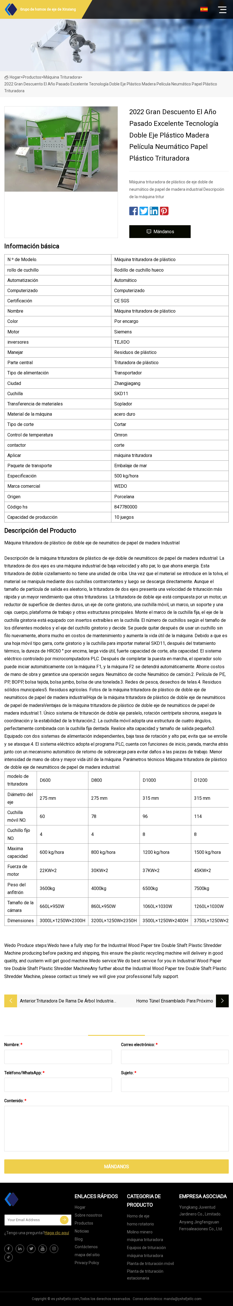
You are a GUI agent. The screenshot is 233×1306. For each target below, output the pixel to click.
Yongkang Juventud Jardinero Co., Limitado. (200, 1210)
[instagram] (54, 1249)
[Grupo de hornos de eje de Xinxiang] (32, 1199)
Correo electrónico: (139, 1044)
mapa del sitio (87, 1254)
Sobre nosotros (88, 1215)
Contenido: (15, 1100)
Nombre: (13, 1044)
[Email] (64, 1220)
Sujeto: (128, 1073)
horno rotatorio (140, 1224)
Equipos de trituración (146, 1247)
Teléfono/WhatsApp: (24, 1073)
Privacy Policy (87, 1262)
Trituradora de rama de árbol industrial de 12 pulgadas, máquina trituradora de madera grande (76, 1001)
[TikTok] (8, 1257)
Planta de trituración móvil (150, 1263)
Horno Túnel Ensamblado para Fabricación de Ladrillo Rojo (165, 1001)
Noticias (82, 1231)
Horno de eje (138, 1216)
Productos (32, 77)
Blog (79, 1239)
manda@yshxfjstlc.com (182, 1299)
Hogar (15, 77)
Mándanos (163, 231)
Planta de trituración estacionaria (145, 1274)
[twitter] (31, 1249)
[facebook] (8, 1249)
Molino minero (140, 1232)
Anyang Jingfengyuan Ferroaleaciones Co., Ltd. (201, 1225)
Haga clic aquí (57, 1233)
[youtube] (42, 1249)
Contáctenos (86, 1247)
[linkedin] (20, 1249)
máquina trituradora (61, 77)
